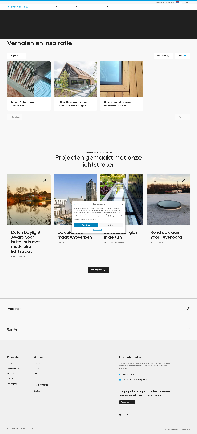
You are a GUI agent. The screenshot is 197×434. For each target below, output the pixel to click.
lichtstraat (58, 7)
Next (181, 117)
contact (180, 7)
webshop (187, 2)
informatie (169, 7)
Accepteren (86, 225)
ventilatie (87, 7)
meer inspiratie (96, 270)
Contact (37, 391)
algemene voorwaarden (171, 429)
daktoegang (110, 7)
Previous (16, 117)
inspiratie (157, 7)
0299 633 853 (128, 375)
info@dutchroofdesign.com (165, 2)
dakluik (97, 7)
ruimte (36, 368)
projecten (37, 363)
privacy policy (186, 429)
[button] (122, 204)
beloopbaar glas (72, 7)
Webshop (125, 402)
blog (35, 373)
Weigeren (111, 225)
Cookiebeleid (97, 230)
